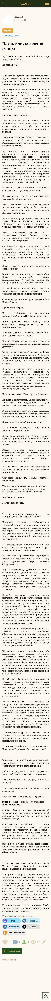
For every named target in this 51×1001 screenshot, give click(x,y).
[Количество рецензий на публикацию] (44, 942)
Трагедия (7, 35)
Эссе (17, 35)
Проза (7, 30)
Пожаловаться (9, 959)
